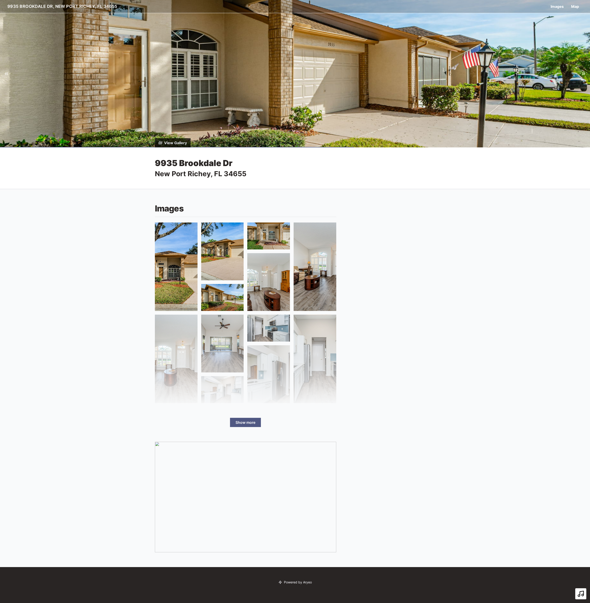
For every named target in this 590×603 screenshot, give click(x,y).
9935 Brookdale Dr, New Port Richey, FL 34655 (62, 6)
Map (575, 6)
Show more (245, 422)
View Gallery (175, 143)
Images (557, 6)
